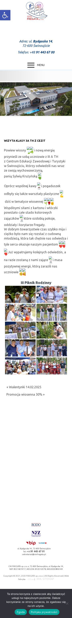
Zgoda (21, 612)
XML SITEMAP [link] (45, 579)
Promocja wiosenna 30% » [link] (25, 394)
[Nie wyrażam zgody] (67, 603)
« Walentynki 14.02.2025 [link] (24, 387)
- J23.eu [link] (30, 579)
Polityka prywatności (44, 612)
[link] (5, 15)
